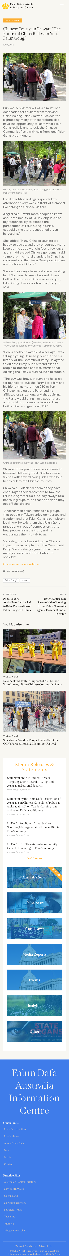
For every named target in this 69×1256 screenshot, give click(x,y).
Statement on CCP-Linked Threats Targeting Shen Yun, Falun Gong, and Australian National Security (30, 781)
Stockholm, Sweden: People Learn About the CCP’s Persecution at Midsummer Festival (31, 742)
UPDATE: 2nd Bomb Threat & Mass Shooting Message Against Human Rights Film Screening (33, 827)
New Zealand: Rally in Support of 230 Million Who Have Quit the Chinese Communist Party (32, 682)
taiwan (25, 580)
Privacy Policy (46, 1246)
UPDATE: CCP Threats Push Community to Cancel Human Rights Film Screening (33, 846)
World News (12, 20)
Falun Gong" (11, 580)
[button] (62, 6)
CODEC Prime (52, 1253)
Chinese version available (21, 564)
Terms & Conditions (25, 1246)
